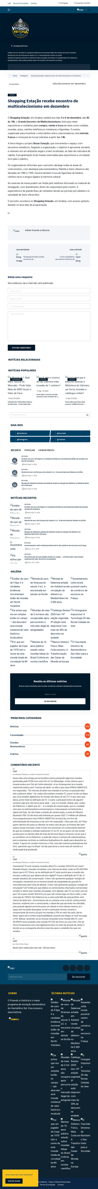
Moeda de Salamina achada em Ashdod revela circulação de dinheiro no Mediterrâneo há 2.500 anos (42, 58)
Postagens (24, 76)
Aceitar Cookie (14, 1181)
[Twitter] (31, 84)
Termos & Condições (20, 3)
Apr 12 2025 (43, 391)
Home (15, 76)
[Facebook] (21, 84)
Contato (34, 3)
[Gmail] (34, 84)
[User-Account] (80, 9)
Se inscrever (50, 701)
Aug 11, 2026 (32, 475)
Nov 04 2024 (15, 398)
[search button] (87, 415)
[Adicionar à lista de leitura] (8, 111)
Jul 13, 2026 (35, 562)
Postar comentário (21, 348)
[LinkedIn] (24, 84)
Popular (29, 450)
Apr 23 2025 (72, 398)
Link (9, 3)
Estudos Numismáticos (15, 744)
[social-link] (30, 433)
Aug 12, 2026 (32, 464)
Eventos (12, 95)
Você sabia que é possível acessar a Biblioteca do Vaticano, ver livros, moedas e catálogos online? (77, 405)
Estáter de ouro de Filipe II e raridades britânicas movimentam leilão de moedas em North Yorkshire (42, 53)
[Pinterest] (28, 84)
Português (64, 3)
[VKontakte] (49, 84)
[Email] (43, 84)
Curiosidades (16, 379)
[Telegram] (40, 84)
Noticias (43, 379)
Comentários (46, 450)
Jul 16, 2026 (35, 549)
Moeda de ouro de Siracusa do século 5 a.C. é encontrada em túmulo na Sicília (35, 55)
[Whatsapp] (37, 84)
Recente (16, 450)
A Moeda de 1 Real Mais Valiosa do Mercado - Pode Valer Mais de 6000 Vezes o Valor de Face (20, 404)
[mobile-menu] (9, 9)
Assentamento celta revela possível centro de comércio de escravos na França (35, 60)
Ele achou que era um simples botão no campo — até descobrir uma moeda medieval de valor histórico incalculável (53, 558)
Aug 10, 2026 (32, 489)
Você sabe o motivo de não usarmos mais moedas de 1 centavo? (47, 396)
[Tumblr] (46, 84)
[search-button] (89, 10)
